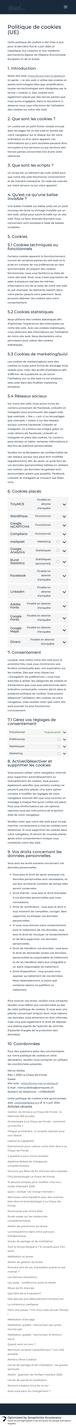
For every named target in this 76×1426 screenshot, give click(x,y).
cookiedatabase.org (26, 1102)
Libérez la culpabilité (21, 1141)
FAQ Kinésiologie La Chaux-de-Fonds (31, 1176)
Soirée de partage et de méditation (30, 1241)
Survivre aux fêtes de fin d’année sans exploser (38, 1171)
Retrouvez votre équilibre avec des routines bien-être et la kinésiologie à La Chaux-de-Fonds (35, 1201)
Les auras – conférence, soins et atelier (32, 1282)
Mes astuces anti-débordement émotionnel (35, 1299)
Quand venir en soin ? (22, 1344)
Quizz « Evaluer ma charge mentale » (31, 1191)
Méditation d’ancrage (21, 1319)
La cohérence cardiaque (23, 1304)
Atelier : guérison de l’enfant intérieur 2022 (35, 1374)
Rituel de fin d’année (21, 1288)
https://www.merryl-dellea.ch (46, 75)
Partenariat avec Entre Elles (25, 1211)
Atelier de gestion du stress (25, 1262)
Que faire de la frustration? (24, 1293)
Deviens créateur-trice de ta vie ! (28, 1385)
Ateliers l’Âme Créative (22, 1359)
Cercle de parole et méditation (27, 1380)
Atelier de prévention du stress (27, 1226)
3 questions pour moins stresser (28, 1156)
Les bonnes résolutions (22, 1277)
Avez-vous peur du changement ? (29, 1391)
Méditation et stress (20, 1256)
